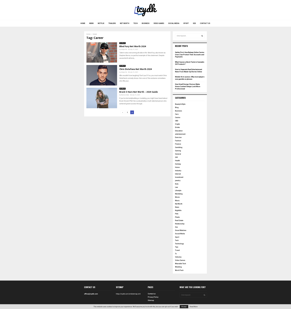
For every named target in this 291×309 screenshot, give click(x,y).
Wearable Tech (180, 263)
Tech (135, 23)
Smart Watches (180, 230)
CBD (176, 121)
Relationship (179, 224)
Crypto (177, 124)
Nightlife (178, 210)
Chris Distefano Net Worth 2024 (135, 69)
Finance (178, 144)
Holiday (178, 164)
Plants (177, 217)
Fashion (178, 141)
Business (145, 23)
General (178, 154)
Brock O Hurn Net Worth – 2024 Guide (138, 92)
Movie (177, 197)
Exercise (178, 137)
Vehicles (178, 257)
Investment (179, 177)
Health (177, 160)
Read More (194, 306)
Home (82, 23)
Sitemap (151, 300)
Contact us (205, 23)
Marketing (179, 194)
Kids (176, 184)
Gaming (178, 151)
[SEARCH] (202, 36)
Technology (179, 244)
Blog (177, 107)
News (91, 23)
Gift (176, 157)
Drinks (177, 127)
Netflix (101, 23)
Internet (178, 174)
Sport (186, 23)
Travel (177, 250)
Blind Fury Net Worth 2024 (132, 46)
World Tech (179, 270)
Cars (177, 114)
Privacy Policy (153, 297)
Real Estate (179, 220)
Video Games (159, 23)
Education (179, 131)
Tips (176, 247)
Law (176, 187)
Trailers (112, 23)
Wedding (178, 267)
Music (177, 200)
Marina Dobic (125, 95)
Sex (194, 23)
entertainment (180, 134)
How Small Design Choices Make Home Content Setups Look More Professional (187, 86)
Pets (176, 214)
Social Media (173, 23)
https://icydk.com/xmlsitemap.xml (128, 294)
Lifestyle (178, 190)
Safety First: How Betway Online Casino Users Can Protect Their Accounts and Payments (189, 54)
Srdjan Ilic (124, 49)
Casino (177, 117)
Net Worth (124, 23)
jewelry (177, 180)
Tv (176, 254)
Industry (178, 171)
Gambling (178, 147)
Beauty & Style (180, 104)
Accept (184, 307)
